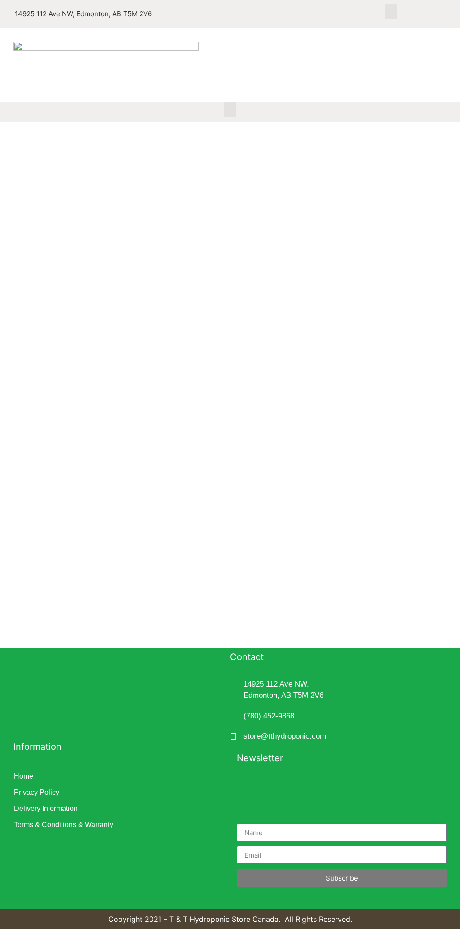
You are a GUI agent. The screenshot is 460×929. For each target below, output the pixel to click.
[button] (391, 11)
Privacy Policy (36, 792)
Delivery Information (46, 808)
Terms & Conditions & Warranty (63, 824)
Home (23, 776)
